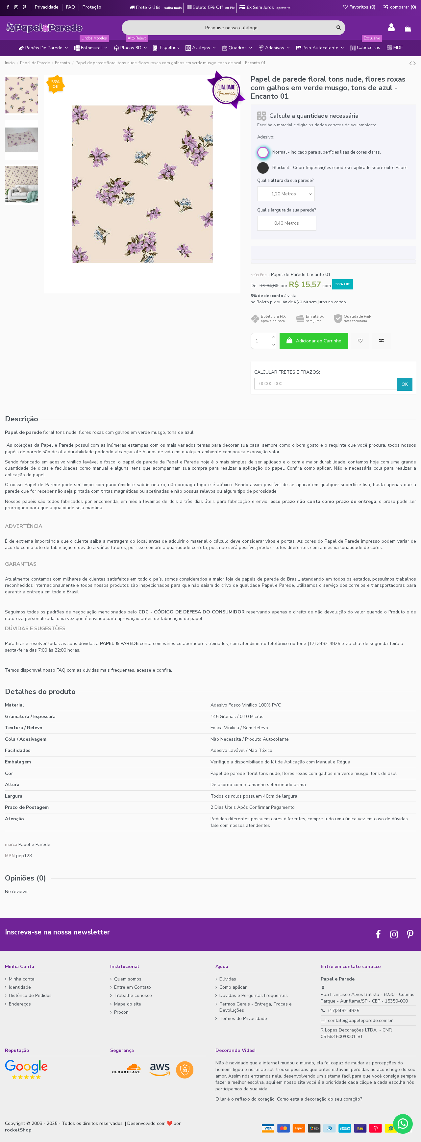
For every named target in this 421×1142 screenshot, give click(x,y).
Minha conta (22, 979)
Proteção (92, 7)
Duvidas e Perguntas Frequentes (253, 995)
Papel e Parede (34, 844)
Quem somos (127, 979)
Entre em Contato (132, 987)
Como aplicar (233, 987)
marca (11, 845)
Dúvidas (227, 979)
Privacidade (47, 7)
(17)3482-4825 (343, 1010)
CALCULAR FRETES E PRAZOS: (287, 372)
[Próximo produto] (414, 63)
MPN (10, 856)
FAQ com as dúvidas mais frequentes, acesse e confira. (114, 670)
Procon (121, 1012)
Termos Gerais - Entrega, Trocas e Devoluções (255, 1007)
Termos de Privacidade (243, 1018)
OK (405, 384)
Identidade (20, 987)
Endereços (20, 1004)
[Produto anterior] (411, 63)
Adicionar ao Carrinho (318, 341)
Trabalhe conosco (133, 995)
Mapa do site (127, 1004)
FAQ (71, 7)
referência (260, 275)
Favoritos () (362, 7)
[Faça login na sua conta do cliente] (391, 28)
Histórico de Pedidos (30, 995)
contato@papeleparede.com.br (360, 1020)
